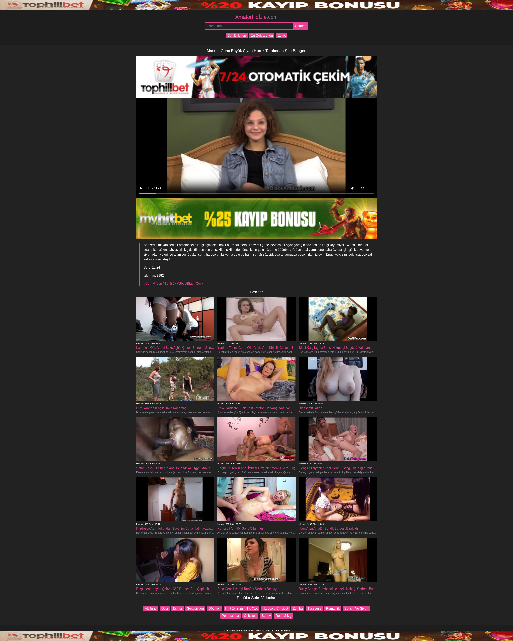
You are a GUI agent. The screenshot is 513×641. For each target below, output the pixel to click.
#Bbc (180, 283)
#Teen (157, 283)
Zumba (298, 608)
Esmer (177, 608)
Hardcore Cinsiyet (275, 608)
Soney (266, 615)
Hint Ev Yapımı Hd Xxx (241, 608)
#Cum (148, 283)
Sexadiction (195, 608)
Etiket (282, 35)
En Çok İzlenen (262, 35)
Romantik (333, 608)
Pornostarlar (230, 615)
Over (164, 608)
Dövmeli (214, 608)
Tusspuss (314, 608)
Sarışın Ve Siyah (356, 608)
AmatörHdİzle (256, 17)
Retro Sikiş (283, 615)
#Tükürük (169, 283)
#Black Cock (194, 283)
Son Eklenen (237, 35)
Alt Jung (151, 608)
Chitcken (250, 615)
